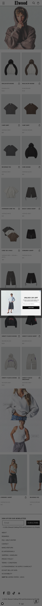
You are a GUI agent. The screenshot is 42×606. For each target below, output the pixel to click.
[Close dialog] (40, 291)
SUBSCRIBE (31, 307)
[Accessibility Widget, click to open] (2, 603)
